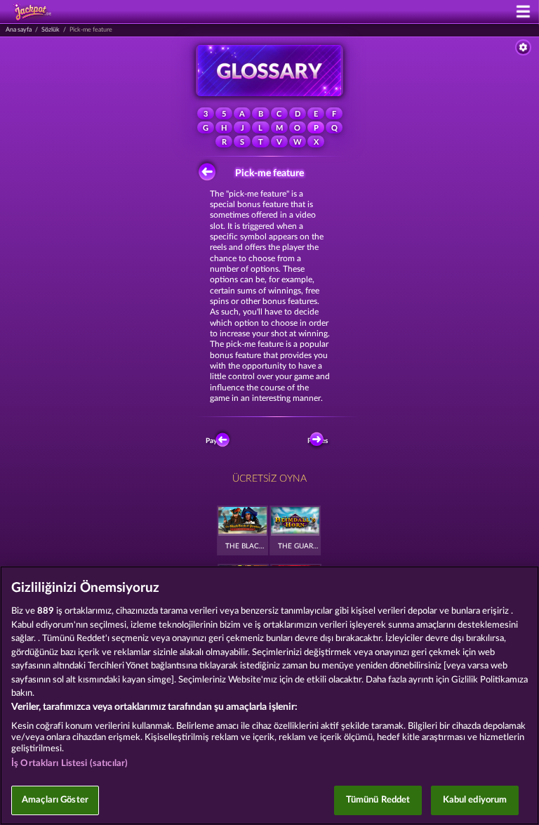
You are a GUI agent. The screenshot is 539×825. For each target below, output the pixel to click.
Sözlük (50, 30)
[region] (269, 695)
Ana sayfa (19, 30)
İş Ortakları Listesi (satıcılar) (69, 763)
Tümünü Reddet (378, 800)
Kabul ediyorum (475, 800)
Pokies (317, 440)
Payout (217, 440)
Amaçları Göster (55, 800)
